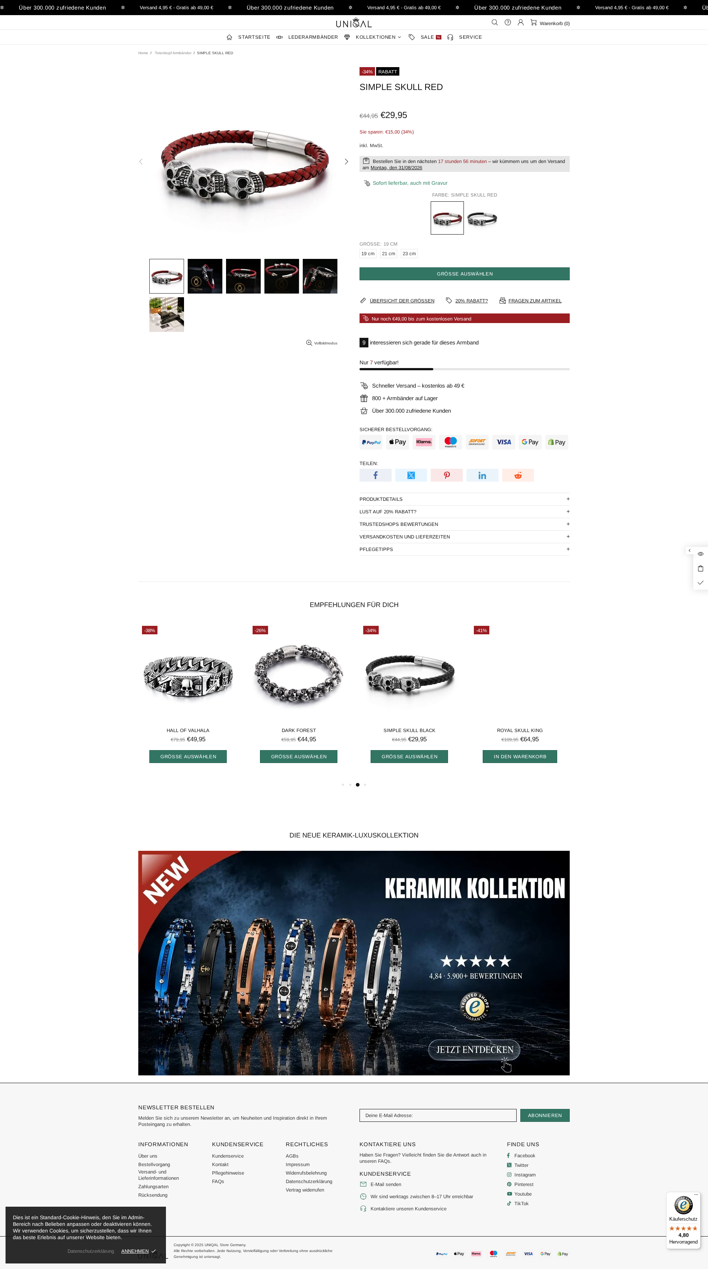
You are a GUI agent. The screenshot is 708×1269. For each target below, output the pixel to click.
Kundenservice (228, 1156)
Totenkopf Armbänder (173, 53)
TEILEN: (369, 463)
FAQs (218, 1181)
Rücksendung (152, 1195)
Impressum (298, 1164)
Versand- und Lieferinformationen (158, 1175)
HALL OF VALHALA (188, 730)
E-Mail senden (386, 1184)
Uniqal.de (354, 22)
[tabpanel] (188, 701)
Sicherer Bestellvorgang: (396, 429)
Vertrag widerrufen (305, 1190)
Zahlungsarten (153, 1186)
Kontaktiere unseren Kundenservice (409, 1208)
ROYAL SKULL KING (520, 730)
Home (143, 53)
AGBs (292, 1156)
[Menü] (696, 1196)
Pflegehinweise (228, 1173)
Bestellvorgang (154, 1164)
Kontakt (220, 1164)
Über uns (147, 1156)
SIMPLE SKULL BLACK (409, 730)
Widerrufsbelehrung (306, 1173)
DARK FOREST (299, 730)
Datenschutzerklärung (309, 1181)
